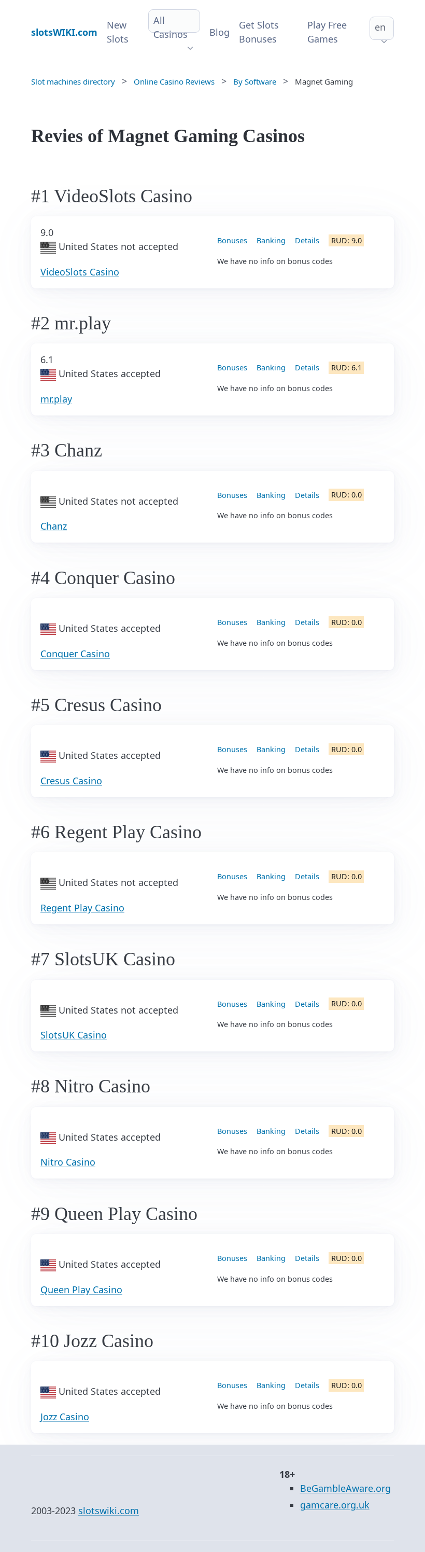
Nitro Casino (67, 1162)
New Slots (118, 32)
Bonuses (232, 240)
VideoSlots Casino (79, 272)
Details (307, 240)
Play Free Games (327, 32)
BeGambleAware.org (345, 1488)
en (380, 27)
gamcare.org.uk (335, 1505)
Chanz (53, 526)
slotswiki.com (108, 1510)
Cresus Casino (71, 780)
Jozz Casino (64, 1416)
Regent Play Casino (82, 908)
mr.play (56, 399)
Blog (219, 32)
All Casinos (170, 27)
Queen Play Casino (81, 1289)
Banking (271, 240)
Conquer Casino (75, 653)
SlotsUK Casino (73, 1035)
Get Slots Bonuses (259, 32)
